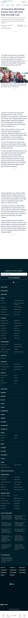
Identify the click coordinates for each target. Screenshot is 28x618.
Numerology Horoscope (19, 489)
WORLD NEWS (4, 290)
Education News (17, 369)
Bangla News (17, 503)
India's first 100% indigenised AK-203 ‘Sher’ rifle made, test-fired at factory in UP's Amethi (20, 547)
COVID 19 (3, 458)
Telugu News (3, 505)
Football (16, 435)
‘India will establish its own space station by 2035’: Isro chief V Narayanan (6, 546)
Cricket (12, 5)
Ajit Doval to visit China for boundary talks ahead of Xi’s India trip (20, 530)
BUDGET (3, 407)
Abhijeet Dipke (4, 477)
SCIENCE (3, 414)
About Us (3, 567)
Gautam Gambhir (18, 482)
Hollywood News (18, 344)
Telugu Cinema (17, 500)
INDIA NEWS (4, 294)
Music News (3, 346)
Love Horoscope (4, 489)
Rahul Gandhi (4, 479)
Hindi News (16, 505)
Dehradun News (17, 323)
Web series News (4, 351)
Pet (1, 385)
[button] (2, 2)
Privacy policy (4, 570)
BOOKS (2, 444)
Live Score (3, 303)
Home (2, 5)
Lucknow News (17, 330)
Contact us (12, 567)
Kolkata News (4, 330)
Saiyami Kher (17, 479)
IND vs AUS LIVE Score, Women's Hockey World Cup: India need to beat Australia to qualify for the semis (6, 560)
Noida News (16, 333)
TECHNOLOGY (4, 429)
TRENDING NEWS (5, 474)
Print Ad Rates (13, 572)
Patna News (3, 335)
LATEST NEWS (4, 287)
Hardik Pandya (4, 309)
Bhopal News (17, 320)
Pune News (16, 335)
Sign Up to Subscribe (14, 277)
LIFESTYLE (3, 372)
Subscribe (24, 1)
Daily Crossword (17, 464)
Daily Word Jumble (5, 467)
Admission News (4, 364)
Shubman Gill (4, 307)
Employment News (18, 366)
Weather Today (13, 570)
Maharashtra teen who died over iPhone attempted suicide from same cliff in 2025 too (6, 531)
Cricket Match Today (18, 300)
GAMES (2, 462)
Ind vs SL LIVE (17, 312)
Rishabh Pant (4, 312)
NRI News (3, 508)
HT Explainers (17, 508)
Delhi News (3, 325)
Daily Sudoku (4, 464)
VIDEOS (2, 403)
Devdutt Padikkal (18, 307)
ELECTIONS (3, 451)
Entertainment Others (19, 351)
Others (2, 440)
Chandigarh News (5, 323)
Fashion (2, 377)
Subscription (3, 572)
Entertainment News (5, 503)
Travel (15, 382)
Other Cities (16, 338)
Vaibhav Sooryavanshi (5, 482)
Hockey (2, 437)
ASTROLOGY (4, 355)
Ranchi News (4, 338)
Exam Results (4, 369)
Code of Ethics (22, 572)
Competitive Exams (5, 366)
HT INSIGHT (3, 447)
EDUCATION (4, 361)
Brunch (15, 375)
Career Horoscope (18, 487)
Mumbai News (4, 333)
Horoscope (3, 358)
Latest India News (6, 513)
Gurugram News (17, 325)
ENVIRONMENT (4, 411)
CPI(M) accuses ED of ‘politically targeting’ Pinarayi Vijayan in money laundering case (20, 524)
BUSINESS (3, 396)
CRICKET (3, 298)
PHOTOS (3, 400)
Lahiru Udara (17, 314)
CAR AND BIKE (4, 425)
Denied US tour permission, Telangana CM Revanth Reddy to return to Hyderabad (6, 524)
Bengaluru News (4, 320)
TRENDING (3, 392)
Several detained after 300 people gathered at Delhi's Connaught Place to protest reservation (7, 517)
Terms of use (22, 567)
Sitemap (2, 575)
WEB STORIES (4, 389)
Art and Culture (4, 375)
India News (18, 5)
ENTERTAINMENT (5, 341)
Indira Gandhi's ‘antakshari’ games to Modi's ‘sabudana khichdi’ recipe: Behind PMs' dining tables (20, 538)
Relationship (3, 382)
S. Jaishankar (17, 477)
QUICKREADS (4, 455)
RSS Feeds (12, 575)
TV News (16, 349)
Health (2, 380)
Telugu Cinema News (5, 349)
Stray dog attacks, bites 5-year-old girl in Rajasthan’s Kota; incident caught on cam (20, 517)
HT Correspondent (7, 28)
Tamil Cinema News (18, 346)
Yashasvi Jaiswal (17, 309)
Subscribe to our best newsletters (14, 270)
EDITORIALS (3, 421)
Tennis (15, 437)
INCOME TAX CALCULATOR (7, 471)
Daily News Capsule (5, 274)
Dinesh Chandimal (5, 314)
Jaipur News (16, 328)
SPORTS (3, 432)
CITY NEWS (3, 318)
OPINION (3, 418)
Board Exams (17, 364)
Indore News (3, 328)
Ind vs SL (3, 484)
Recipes (15, 380)
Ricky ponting (17, 484)
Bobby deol (3, 487)
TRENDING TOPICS (5, 493)
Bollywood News (4, 344)
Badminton (3, 435)
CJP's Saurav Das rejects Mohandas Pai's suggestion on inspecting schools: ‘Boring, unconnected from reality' (6, 538)
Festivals (16, 377)
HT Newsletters (22, 570)
